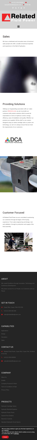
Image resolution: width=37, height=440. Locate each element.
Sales (2, 340)
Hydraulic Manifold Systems (9, 409)
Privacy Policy (5, 390)
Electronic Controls (6, 418)
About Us (4, 377)
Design (3, 334)
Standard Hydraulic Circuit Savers (10, 422)
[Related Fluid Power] (18, 17)
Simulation (4, 337)
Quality (3, 380)
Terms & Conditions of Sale (9, 386)
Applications (4, 330)
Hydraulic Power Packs (7, 412)
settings (16, 433)
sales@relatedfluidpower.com (12, 4)
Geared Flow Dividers (7, 415)
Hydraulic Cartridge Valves (8, 406)
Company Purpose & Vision (9, 383)
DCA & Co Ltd (12, 111)
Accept (5, 437)
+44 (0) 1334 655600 (17, 2)
